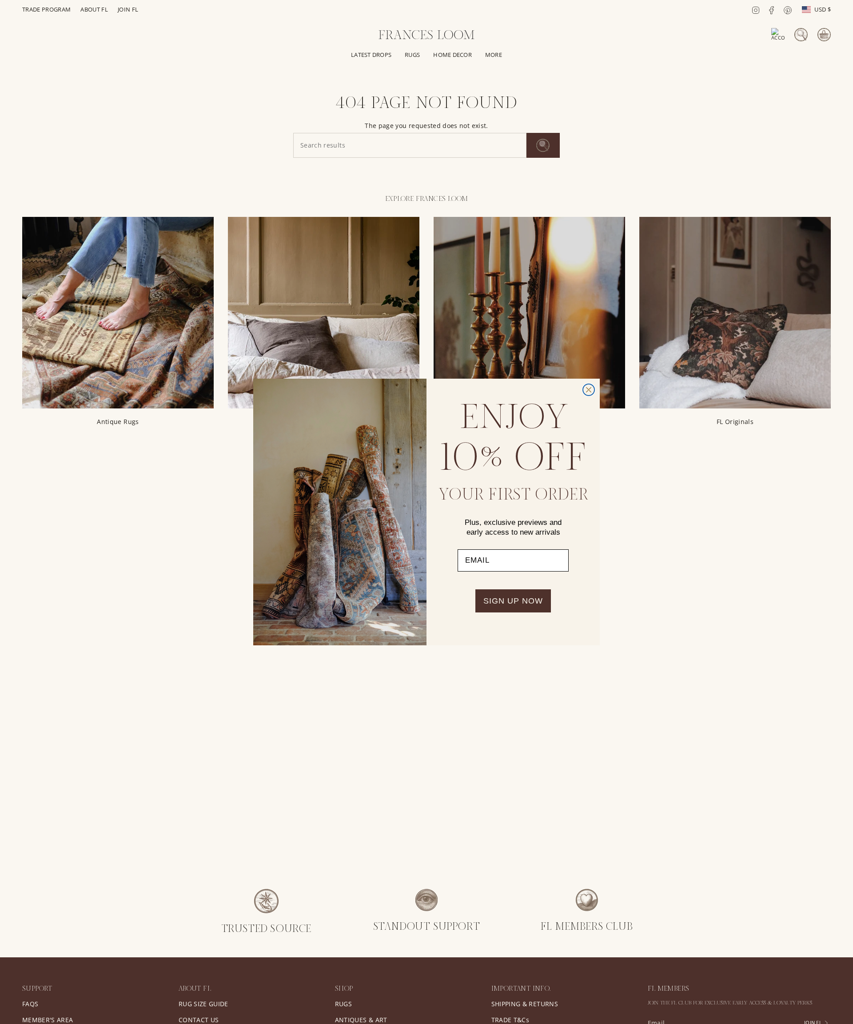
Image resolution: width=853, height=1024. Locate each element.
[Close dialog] (588, 390)
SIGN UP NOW (513, 600)
